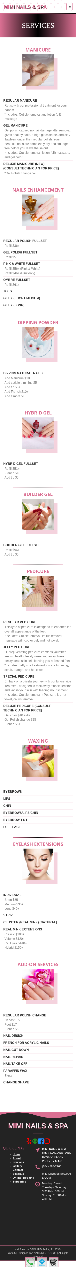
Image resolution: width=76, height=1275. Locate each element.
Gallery (17, 1165)
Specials (18, 1173)
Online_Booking (23, 1177)
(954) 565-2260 (51, 1166)
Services (18, 1162)
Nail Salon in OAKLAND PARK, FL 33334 (38, 1249)
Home (16, 1154)
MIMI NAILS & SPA (25, 7)
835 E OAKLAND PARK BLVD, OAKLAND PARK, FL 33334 (56, 1156)
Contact (18, 1169)
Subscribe (19, 1181)
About (17, 1158)
